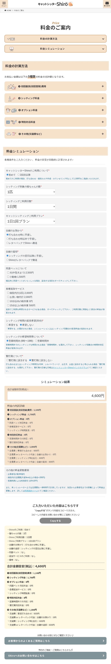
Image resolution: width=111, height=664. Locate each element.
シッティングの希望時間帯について (25, 336)
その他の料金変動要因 (17, 470)
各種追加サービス (15, 289)
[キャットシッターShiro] (55, 4)
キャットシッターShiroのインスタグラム (70, 367)
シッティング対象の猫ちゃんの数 (23, 186)
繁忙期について (14, 356)
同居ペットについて (16, 268)
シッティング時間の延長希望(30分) (24, 320)
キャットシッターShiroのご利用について (27, 170)
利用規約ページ (31, 491)
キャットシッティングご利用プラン (25, 216)
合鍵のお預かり (14, 230)
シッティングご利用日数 (19, 201)
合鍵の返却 (12, 251)
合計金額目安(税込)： (18, 389)
